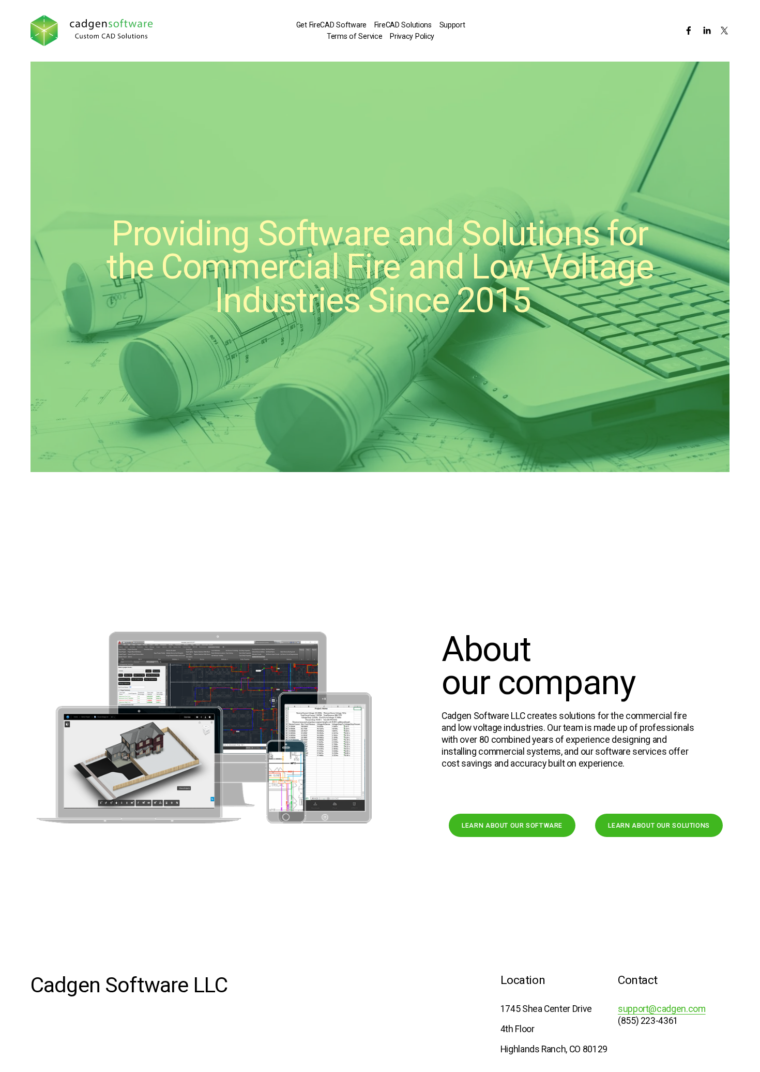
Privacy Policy (412, 36)
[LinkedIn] (707, 30)
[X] (724, 30)
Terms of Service (354, 36)
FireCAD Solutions (403, 25)
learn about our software (512, 825)
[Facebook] (688, 30)
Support (452, 25)
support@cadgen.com (662, 1009)
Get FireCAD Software (331, 25)
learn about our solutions (659, 825)
